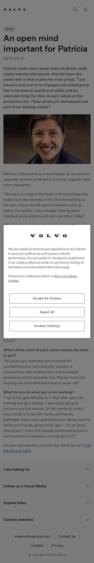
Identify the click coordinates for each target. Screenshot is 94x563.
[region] (47, 281)
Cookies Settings (47, 326)
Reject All (47, 312)
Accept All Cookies (47, 298)
